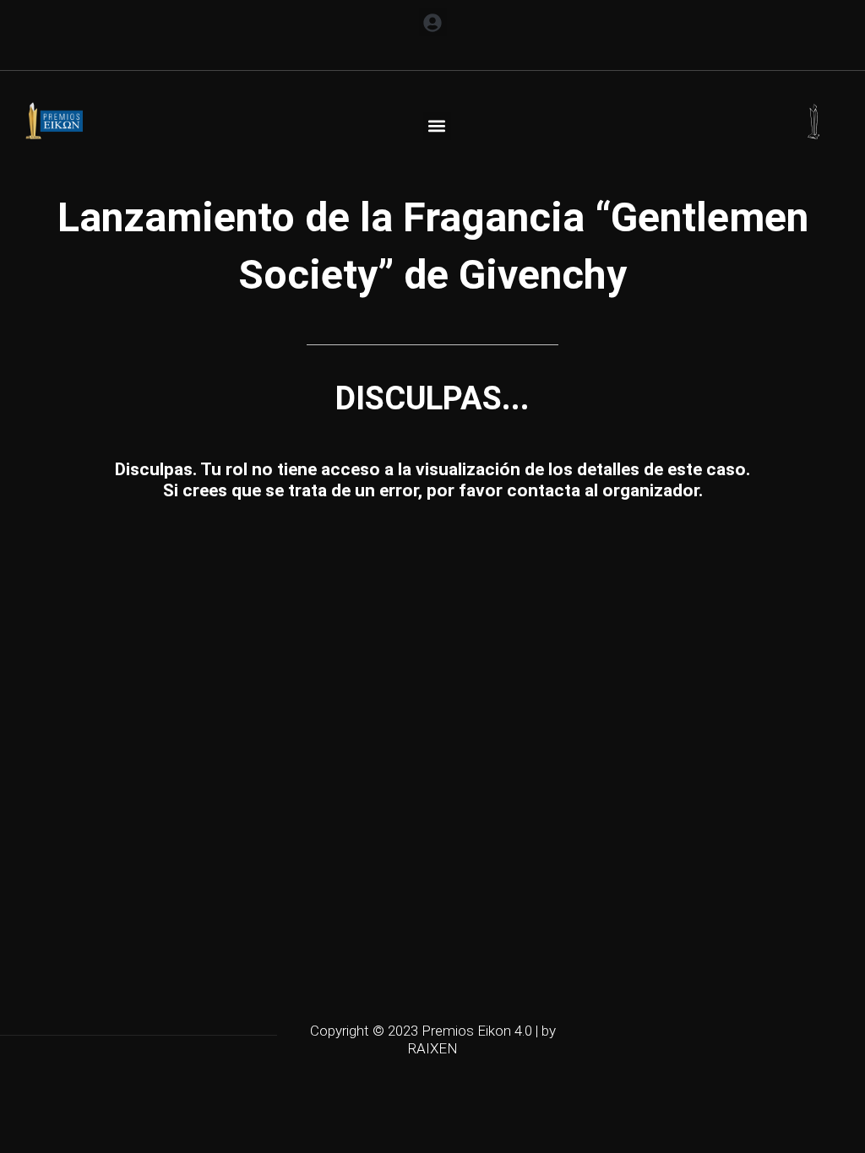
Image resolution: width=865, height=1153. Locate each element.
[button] (433, 22)
